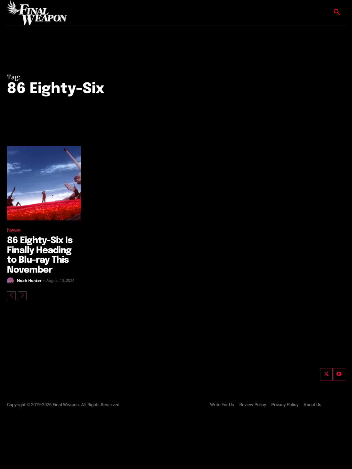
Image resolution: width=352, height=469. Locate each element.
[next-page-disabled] (22, 295)
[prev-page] (11, 295)
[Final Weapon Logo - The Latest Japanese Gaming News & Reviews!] (38, 12)
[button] (337, 12)
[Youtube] (339, 374)
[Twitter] (326, 374)
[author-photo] (11, 280)
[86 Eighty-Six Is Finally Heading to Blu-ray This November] (44, 183)
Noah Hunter (29, 280)
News (13, 230)
